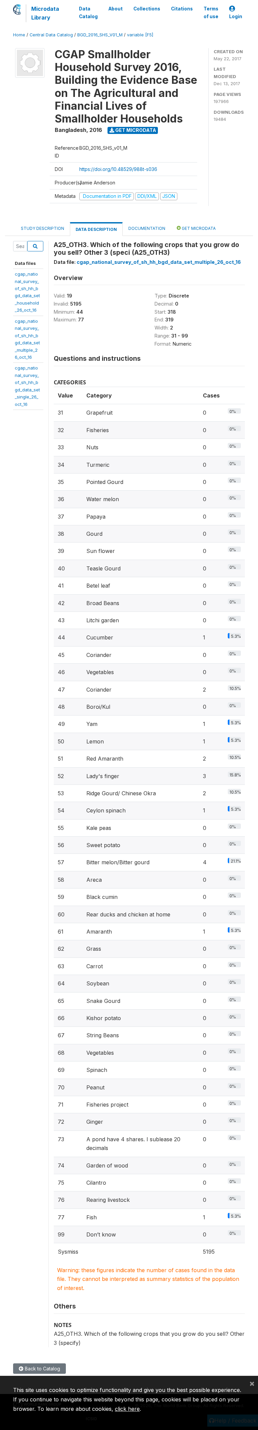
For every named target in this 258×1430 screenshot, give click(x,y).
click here (127, 1408)
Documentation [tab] (146, 228)
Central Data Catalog (51, 34)
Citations (182, 8)
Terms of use (211, 12)
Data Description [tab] (96, 229)
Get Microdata (135, 130)
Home (19, 34)
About (116, 8)
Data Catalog (88, 12)
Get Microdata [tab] (198, 228)
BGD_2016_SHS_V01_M (100, 34)
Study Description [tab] (42, 228)
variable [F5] (140, 34)
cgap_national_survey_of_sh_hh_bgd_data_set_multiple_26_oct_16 (159, 262)
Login (235, 16)
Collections (146, 8)
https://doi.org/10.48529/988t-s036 (118, 169)
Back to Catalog (42, 1368)
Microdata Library (45, 13)
